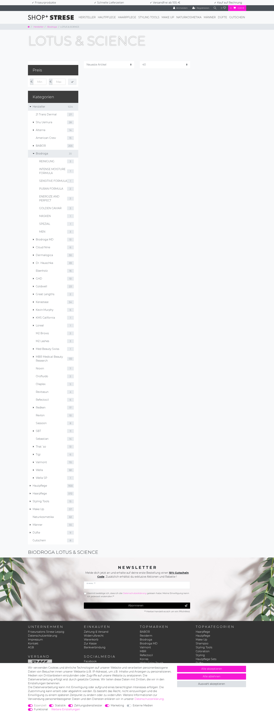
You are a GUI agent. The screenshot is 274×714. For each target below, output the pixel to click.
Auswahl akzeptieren (211, 684)
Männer (210, 17)
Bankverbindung (94, 647)
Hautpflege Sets (206, 659)
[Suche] (215, 8)
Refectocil (146, 655)
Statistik (60, 705)
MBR (143, 651)
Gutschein (237, 17)
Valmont (145, 647)
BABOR (145, 631)
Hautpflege (107, 17)
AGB (31, 647)
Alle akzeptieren (211, 668)
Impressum (35, 639)
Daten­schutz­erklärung (149, 699)
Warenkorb (91, 639)
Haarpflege (127, 17)
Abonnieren (135, 605)
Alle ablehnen (211, 676)
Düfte (222, 17)
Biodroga (52, 26)
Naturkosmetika (188, 17)
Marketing (117, 705)
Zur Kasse (90, 643)
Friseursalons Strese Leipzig (46, 631)
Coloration (203, 651)
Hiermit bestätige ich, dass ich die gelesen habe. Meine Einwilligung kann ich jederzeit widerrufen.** (138, 595)
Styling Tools (148, 17)
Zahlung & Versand (96, 631)
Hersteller (87, 17)
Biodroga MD (149, 643)
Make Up (168, 17)
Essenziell (40, 705)
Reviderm (146, 635)
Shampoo (202, 643)
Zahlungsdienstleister (88, 705)
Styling (200, 655)
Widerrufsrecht (94, 635)
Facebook (90, 661)
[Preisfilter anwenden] (72, 82)
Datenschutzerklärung (42, 635)
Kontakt (33, 643)
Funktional (41, 709)
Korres (144, 659)
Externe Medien (143, 705)
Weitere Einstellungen (65, 709)
